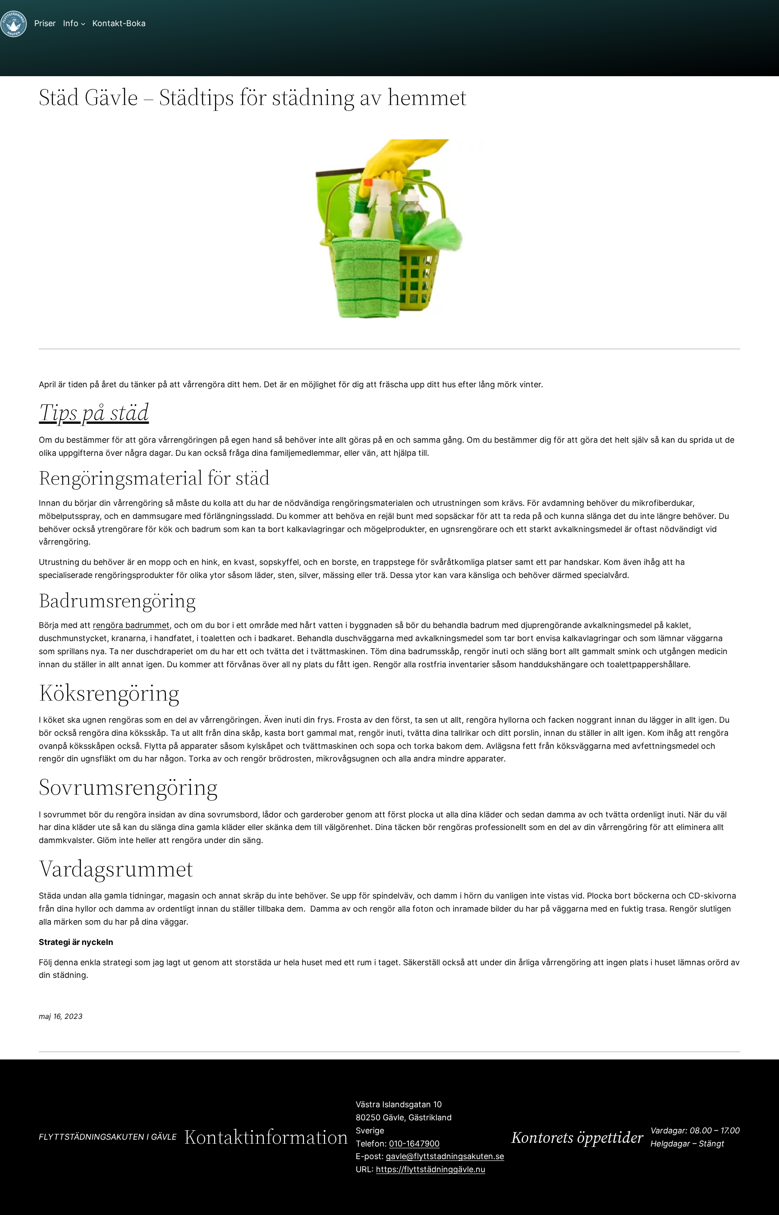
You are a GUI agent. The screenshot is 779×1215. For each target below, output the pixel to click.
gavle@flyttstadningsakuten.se (445, 1156)
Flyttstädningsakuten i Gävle (108, 1137)
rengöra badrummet (131, 625)
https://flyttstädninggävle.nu (430, 1169)
